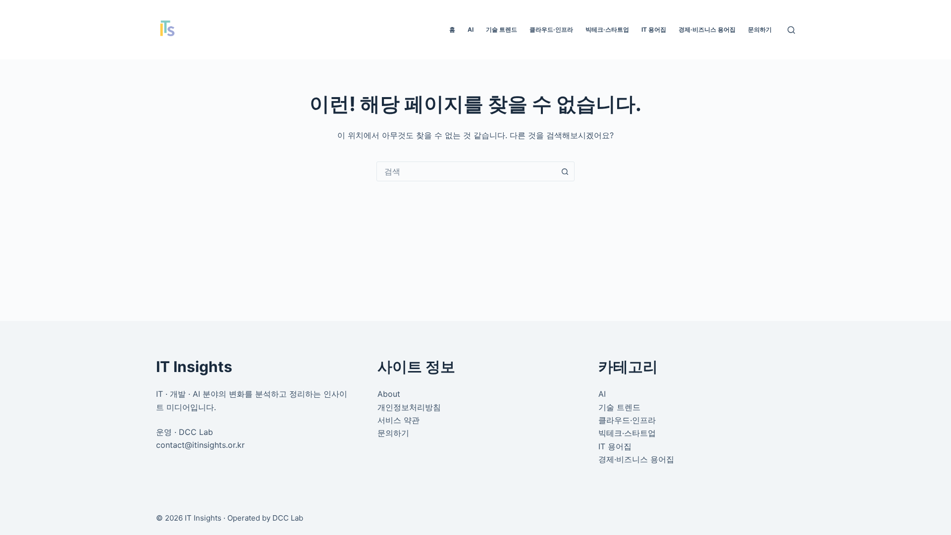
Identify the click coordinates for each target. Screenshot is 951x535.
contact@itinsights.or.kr (200, 445)
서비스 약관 (398, 420)
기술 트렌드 (501, 29)
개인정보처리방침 (409, 407)
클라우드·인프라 (551, 29)
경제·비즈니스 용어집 (707, 29)
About (388, 394)
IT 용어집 (653, 29)
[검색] (791, 30)
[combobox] (466, 171)
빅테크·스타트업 (607, 29)
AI (471, 29)
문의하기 (760, 29)
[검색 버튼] (564, 171)
